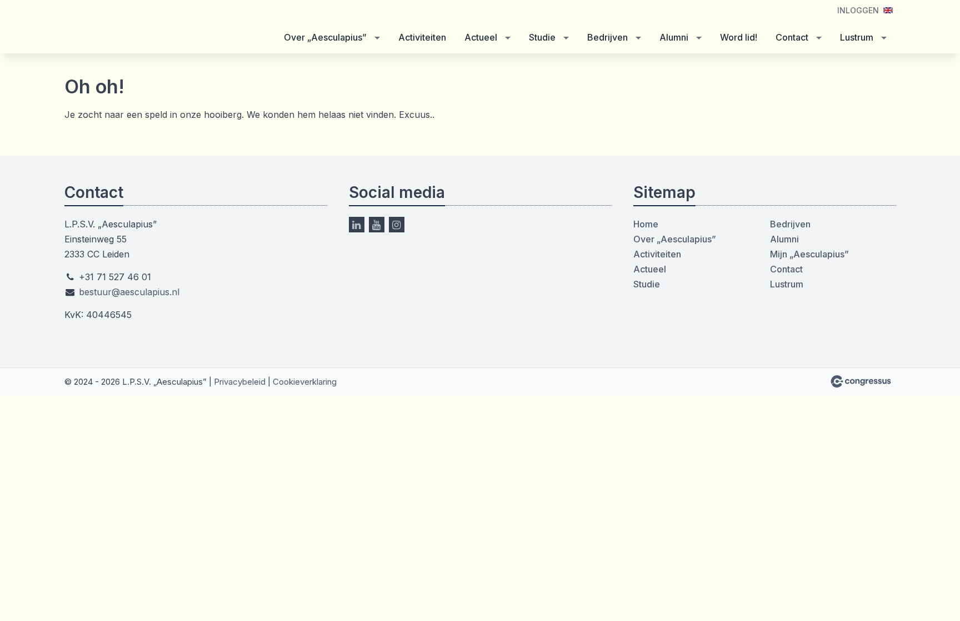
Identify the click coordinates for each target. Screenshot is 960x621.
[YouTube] (376, 224)
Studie (542, 37)
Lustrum (856, 37)
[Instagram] (396, 224)
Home (645, 224)
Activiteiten (422, 37)
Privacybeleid (240, 381)
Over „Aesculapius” (325, 37)
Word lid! (738, 37)
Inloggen (858, 10)
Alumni (673, 37)
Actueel (480, 37)
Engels (888, 10)
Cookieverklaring (305, 381)
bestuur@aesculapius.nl (129, 291)
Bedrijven (607, 37)
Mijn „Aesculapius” (809, 254)
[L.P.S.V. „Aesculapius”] (147, 27)
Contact (792, 37)
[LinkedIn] (356, 224)
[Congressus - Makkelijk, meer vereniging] (861, 381)
